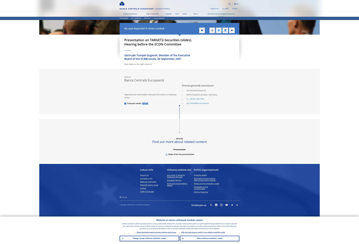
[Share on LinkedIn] (225, 30)
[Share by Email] (232, 30)
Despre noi (214, 9)
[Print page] (202, 30)
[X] (211, 205)
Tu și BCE (225, 9)
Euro (177, 14)
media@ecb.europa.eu (199, 103)
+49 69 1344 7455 (196, 99)
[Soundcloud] (232, 205)
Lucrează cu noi (146, 178)
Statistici (169, 14)
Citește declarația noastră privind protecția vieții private (156, 232)
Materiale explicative (148, 182)
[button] (232, 4)
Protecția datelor (200, 175)
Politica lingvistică (201, 192)
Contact (143, 188)
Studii (185, 14)
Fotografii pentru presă (149, 185)
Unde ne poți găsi (147, 192)
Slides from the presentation (181, 154)
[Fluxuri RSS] (237, 205)
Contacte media (134, 104)
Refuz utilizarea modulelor (209, 238)
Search (229, 4)
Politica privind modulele (206, 184)
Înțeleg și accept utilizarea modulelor (149, 238)
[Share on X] (212, 30)
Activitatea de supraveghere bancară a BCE (221, 15)
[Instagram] (221, 205)
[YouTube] (226, 205)
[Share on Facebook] (219, 30)
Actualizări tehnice (174, 180)
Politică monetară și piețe (130, 15)
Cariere (234, 9)
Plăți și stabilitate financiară (152, 15)
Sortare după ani (159, 18)
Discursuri (147, 18)
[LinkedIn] (216, 205)
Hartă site (124, 197)
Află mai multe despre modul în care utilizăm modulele (203, 232)
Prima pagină (124, 18)
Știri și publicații (195, 15)
